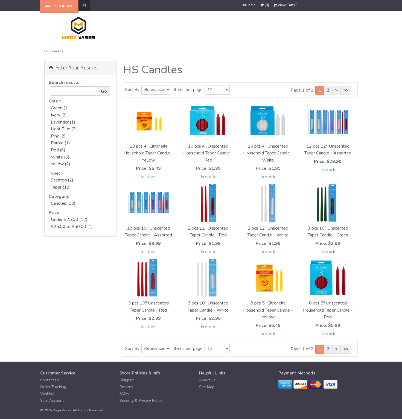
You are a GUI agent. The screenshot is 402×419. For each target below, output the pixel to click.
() (288, 5)
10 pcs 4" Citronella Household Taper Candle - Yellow (148, 153)
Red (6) (58, 150)
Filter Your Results (76, 67)
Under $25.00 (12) (69, 219)
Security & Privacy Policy (141, 400)
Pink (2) (58, 136)
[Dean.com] (79, 28)
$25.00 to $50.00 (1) (72, 227)
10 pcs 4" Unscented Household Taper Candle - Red (208, 153)
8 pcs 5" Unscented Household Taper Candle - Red (328, 310)
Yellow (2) (60, 164)
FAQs (124, 393)
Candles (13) (63, 203)
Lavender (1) (63, 122)
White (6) (60, 157)
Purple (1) (60, 143)
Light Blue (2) (64, 129)
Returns (126, 386)
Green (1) (60, 108)
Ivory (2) (59, 115)
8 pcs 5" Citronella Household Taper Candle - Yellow (268, 310)
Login (250, 5)
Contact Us (50, 380)
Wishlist (47, 393)
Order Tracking (53, 386)
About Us (207, 380)
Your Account (52, 400)
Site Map (206, 386)
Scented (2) (62, 180)
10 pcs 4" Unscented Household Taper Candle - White (268, 153)
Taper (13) (61, 187)
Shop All (64, 6)
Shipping (127, 380)
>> (345, 90)
